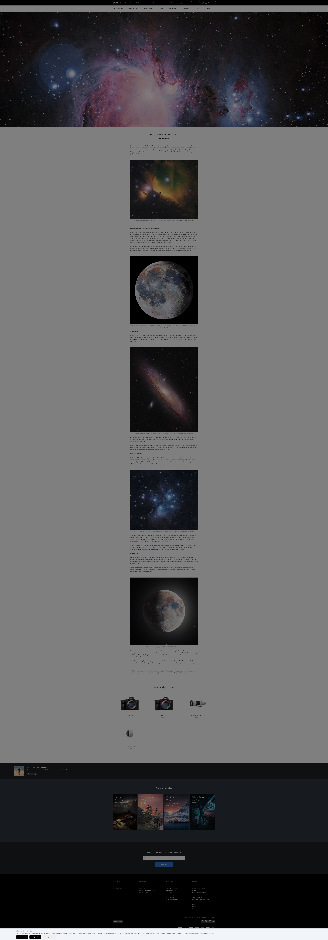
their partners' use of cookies (152, 933)
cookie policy (210, 933)
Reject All (35, 937)
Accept (22, 937)
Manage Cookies (49, 937)
